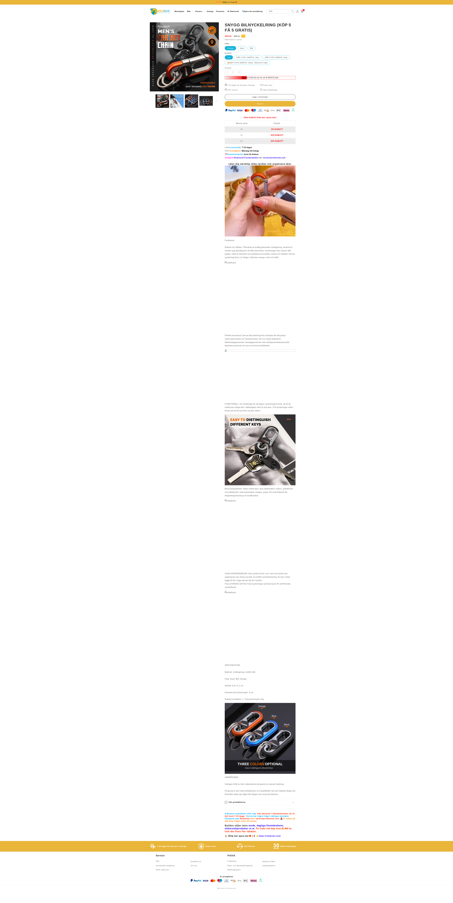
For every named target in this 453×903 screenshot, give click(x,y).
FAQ (157, 861)
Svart (242, 48)
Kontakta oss (196, 861)
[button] (190, 11)
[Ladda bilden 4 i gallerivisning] (206, 101)
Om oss (194, 866)
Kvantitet (228, 68)
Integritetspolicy (268, 866)
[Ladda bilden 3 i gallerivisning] (191, 101)
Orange (230, 48)
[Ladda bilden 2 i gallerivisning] (177, 101)
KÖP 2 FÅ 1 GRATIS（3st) (248, 57)
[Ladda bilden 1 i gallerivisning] (162, 101)
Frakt (226, 40)
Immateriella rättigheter (165, 866)
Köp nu (260, 104)
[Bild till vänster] (152, 101)
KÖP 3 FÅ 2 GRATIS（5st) (276, 57)
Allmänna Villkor (268, 861)
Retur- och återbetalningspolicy (240, 866)
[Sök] (292, 11)
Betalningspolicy (234, 870)
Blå (251, 48)
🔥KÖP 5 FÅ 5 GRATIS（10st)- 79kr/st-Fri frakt (247, 63)
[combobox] (280, 11)
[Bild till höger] (216, 101)
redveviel (233, 888)
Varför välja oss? (162, 870)
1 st (228, 57)
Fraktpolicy (231, 861)
